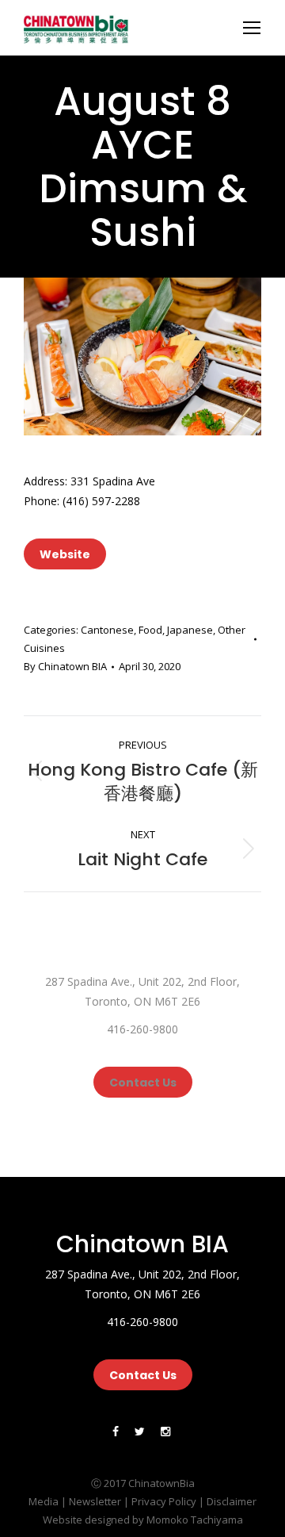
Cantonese (107, 630)
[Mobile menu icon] (251, 27)
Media (43, 1501)
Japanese (190, 630)
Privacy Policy (163, 1501)
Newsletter (95, 1501)
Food (150, 630)
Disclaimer (231, 1501)
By (65, 666)
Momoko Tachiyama (194, 1519)
